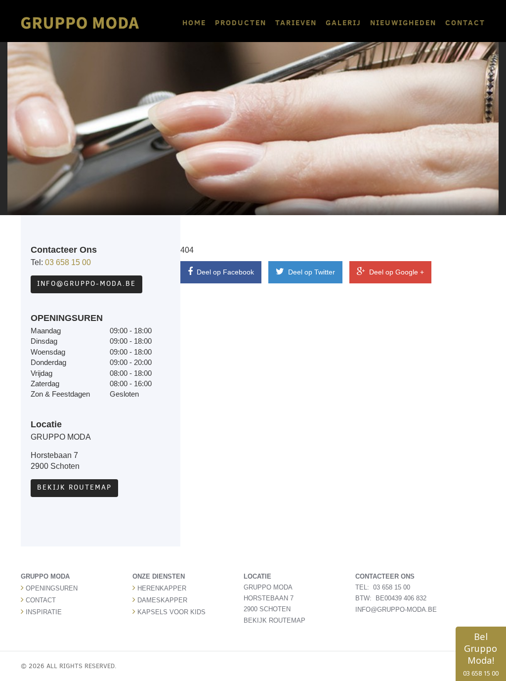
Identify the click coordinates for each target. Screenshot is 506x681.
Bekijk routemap (74, 487)
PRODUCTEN (240, 22)
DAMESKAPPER (162, 600)
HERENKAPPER (161, 588)
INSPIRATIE (44, 612)
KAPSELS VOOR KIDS (171, 612)
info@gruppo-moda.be (86, 283)
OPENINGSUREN (52, 588)
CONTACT (465, 22)
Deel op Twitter (310, 272)
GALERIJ (343, 22)
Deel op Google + (395, 272)
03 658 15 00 (68, 262)
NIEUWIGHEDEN (403, 22)
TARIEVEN (296, 22)
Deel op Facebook (224, 272)
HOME (194, 22)
